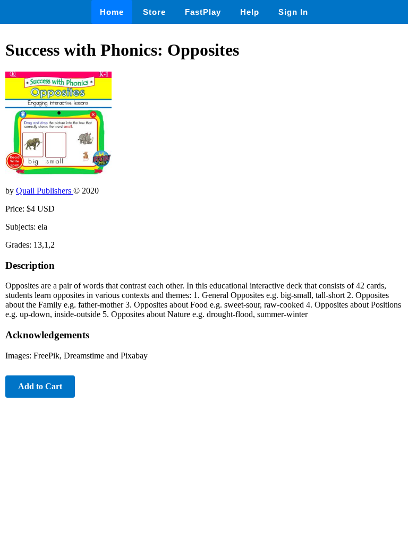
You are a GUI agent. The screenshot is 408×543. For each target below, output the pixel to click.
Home (112, 11)
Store (154, 11)
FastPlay (203, 11)
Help (249, 11)
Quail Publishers (44, 190)
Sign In (293, 11)
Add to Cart (40, 386)
